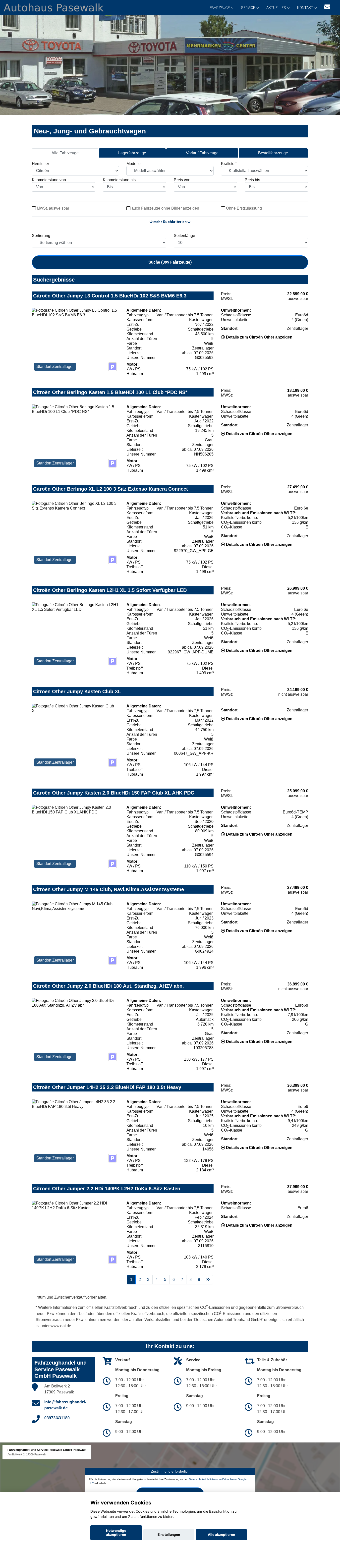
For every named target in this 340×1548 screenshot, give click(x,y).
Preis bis (252, 180)
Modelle (133, 164)
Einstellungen (169, 1535)
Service (248, 7)
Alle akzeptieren (221, 1535)
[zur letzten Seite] (208, 1279)
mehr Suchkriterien (170, 222)
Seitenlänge (184, 235)
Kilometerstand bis (119, 180)
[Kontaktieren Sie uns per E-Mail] (327, 6)
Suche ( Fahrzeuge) (170, 262)
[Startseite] (54, 7)
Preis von (182, 180)
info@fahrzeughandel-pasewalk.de (65, 1405)
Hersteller (40, 164)
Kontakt (305, 7)
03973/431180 (57, 1418)
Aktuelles (276, 7)
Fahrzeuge (220, 7)
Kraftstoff (228, 164)
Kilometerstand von (49, 180)
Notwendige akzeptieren (116, 1533)
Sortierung (41, 235)
